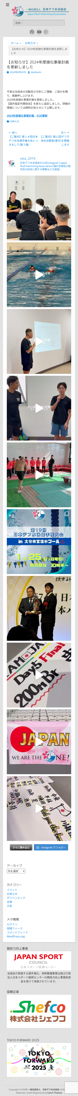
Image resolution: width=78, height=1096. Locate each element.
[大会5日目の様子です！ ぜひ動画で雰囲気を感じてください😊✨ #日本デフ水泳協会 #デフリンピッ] (39, 675)
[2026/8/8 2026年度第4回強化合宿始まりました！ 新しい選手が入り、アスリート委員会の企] (39, 408)
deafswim (36, 72)
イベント (12, 890)
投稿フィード (15, 928)
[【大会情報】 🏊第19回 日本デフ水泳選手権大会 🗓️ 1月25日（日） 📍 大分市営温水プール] (39, 541)
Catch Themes (54, 1092)
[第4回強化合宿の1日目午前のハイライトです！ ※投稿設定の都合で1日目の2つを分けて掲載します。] (39, 341)
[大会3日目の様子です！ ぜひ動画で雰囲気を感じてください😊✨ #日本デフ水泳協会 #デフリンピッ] (39, 808)
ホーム (16, 43)
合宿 (9, 902)
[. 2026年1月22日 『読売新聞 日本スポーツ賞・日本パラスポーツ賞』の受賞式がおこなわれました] (39, 608)
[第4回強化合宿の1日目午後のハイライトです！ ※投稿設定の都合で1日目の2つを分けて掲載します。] (39, 274)
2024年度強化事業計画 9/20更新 (27, 115)
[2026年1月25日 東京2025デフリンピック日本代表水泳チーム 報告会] (39, 474)
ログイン (12, 924)
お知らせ (31, 43)
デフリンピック (16, 898)
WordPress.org (16, 936)
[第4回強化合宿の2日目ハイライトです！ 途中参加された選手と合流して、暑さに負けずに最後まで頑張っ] (39, 208)
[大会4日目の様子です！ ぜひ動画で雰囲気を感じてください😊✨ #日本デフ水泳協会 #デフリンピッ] (39, 741)
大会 (9, 906)
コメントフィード (17, 932)
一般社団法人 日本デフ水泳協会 (43, 1089)
